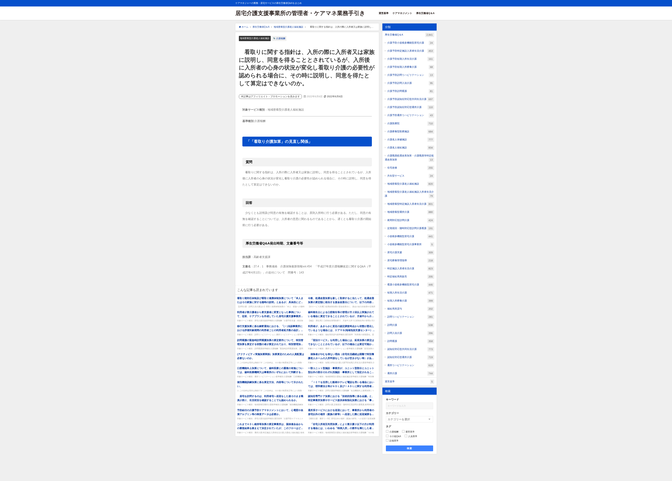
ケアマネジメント (402, 13)
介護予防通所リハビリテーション (410, 115)
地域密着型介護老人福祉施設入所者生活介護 (409, 194)
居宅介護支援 (410, 252)
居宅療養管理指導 (410, 260)
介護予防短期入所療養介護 (410, 67)
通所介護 (410, 373)
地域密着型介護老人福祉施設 (255, 38)
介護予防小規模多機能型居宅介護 (410, 42)
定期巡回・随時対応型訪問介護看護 (410, 228)
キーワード (392, 399)
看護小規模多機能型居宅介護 (410, 284)
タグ (388, 426)
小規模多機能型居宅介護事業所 (410, 244)
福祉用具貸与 (410, 308)
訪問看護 (410, 341)
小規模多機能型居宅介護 (410, 236)
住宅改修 (410, 167)
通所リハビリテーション (410, 365)
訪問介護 (410, 325)
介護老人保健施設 (410, 139)
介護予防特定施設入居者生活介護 (410, 51)
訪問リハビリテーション (410, 316)
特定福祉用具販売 (410, 276)
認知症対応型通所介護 (410, 357)
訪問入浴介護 (410, 333)
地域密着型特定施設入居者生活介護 (410, 204)
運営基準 (383, 13)
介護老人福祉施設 (410, 147)
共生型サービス (410, 175)
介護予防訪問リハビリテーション (410, 75)
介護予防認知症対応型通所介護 (410, 107)
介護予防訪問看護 (410, 91)
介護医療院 (410, 123)
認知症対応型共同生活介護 (410, 349)
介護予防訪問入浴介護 (410, 83)
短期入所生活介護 (410, 292)
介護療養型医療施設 (410, 131)
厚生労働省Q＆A (425, 13)
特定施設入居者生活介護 (410, 268)
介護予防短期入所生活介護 (410, 59)
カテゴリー (392, 413)
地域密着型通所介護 (410, 212)
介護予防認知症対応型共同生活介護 (410, 99)
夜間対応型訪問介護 (410, 220)
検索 (409, 448)
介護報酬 (280, 38)
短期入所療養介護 (410, 300)
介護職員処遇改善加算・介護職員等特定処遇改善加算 (409, 157)
